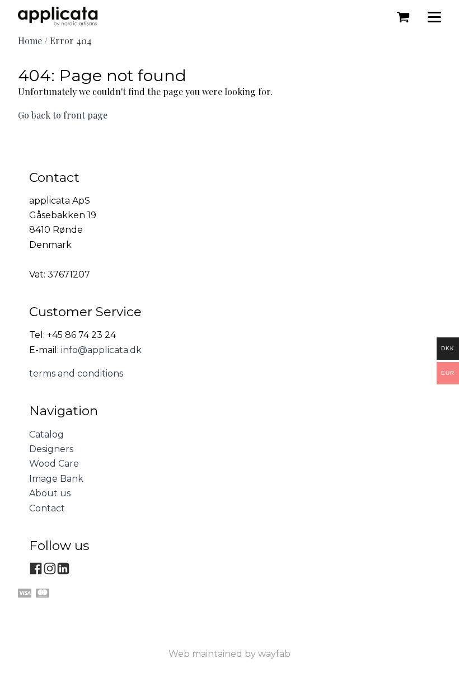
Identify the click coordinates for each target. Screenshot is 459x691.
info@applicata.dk (101, 350)
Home (30, 40)
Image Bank (56, 478)
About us (50, 493)
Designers (51, 449)
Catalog (46, 434)
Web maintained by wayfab (229, 653)
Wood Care (54, 463)
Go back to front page (62, 115)
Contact (47, 508)
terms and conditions (76, 373)
